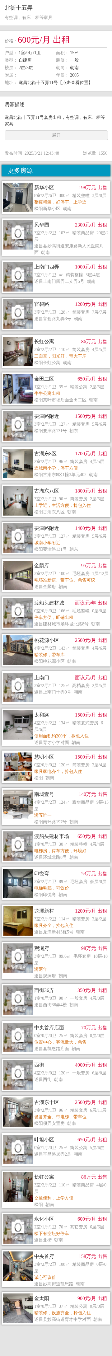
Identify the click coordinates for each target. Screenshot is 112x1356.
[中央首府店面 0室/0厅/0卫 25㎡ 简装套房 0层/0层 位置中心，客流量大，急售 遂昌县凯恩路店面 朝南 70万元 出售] (56, 1022)
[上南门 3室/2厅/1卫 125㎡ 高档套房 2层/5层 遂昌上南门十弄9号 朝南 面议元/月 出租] (56, 672)
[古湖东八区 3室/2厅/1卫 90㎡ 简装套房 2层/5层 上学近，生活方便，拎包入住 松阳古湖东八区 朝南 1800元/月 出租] (56, 486)
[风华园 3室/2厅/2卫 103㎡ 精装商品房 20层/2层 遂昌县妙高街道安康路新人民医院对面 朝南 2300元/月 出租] (56, 220)
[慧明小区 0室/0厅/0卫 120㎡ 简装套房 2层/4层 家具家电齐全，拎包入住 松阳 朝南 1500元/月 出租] (56, 752)
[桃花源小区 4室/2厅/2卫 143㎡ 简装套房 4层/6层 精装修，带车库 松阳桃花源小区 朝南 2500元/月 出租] (56, 635)
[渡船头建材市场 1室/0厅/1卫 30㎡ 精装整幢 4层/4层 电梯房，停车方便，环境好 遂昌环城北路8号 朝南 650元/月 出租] (56, 831)
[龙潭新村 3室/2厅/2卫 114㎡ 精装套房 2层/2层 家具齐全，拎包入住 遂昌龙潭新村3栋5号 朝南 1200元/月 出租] (56, 906)
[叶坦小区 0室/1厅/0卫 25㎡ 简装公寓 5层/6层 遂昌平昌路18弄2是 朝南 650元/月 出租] (56, 1134)
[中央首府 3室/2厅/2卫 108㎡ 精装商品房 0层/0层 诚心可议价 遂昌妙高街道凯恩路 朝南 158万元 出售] (56, 1251)
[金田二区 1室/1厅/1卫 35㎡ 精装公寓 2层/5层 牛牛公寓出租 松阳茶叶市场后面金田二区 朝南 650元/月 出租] (56, 374)
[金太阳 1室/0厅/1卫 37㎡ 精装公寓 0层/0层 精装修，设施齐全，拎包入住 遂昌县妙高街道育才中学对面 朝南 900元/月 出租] (56, 1293)
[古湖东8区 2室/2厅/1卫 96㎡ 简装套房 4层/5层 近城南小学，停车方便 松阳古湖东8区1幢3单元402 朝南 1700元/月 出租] (56, 448)
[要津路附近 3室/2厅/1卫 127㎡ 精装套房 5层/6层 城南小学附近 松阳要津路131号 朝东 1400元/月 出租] (56, 523)
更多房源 (20, 170)
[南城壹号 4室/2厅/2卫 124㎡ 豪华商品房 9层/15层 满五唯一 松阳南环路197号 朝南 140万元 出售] (56, 789)
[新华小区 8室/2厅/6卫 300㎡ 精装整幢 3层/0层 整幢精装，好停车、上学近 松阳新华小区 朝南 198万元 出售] (56, 182)
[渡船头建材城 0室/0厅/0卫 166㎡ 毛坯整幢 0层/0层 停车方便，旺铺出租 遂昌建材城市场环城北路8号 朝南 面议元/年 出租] (56, 598)
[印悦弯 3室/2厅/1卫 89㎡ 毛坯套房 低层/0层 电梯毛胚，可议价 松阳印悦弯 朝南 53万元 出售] (56, 868)
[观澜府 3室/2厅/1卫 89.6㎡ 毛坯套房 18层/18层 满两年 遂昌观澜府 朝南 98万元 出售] (56, 943)
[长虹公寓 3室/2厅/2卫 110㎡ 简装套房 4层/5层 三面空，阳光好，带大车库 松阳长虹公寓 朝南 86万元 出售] (56, 336)
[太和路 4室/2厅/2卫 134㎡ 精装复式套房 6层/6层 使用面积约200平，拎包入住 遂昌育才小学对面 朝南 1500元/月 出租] (56, 710)
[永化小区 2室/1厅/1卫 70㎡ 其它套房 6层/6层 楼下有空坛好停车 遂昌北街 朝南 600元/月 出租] (56, 1214)
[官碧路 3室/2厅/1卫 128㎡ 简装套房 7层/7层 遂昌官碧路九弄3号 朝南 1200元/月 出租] (56, 299)
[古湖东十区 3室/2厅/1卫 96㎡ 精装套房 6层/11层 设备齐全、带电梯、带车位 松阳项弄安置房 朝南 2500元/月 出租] (56, 1097)
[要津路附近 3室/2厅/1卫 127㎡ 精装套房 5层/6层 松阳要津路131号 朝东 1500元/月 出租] (56, 411)
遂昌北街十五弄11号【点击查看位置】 (56, 82)
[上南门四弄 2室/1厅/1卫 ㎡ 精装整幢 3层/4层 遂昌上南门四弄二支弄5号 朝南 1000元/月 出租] (56, 262)
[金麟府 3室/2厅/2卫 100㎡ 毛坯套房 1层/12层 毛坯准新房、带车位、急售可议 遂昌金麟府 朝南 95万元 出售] (56, 560)
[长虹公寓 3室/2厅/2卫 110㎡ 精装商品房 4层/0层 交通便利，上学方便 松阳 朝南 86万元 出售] (56, 1172)
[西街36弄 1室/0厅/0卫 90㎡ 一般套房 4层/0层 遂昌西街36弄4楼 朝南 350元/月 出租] (56, 985)
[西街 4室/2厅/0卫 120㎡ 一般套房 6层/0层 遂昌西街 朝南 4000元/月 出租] (56, 1060)
